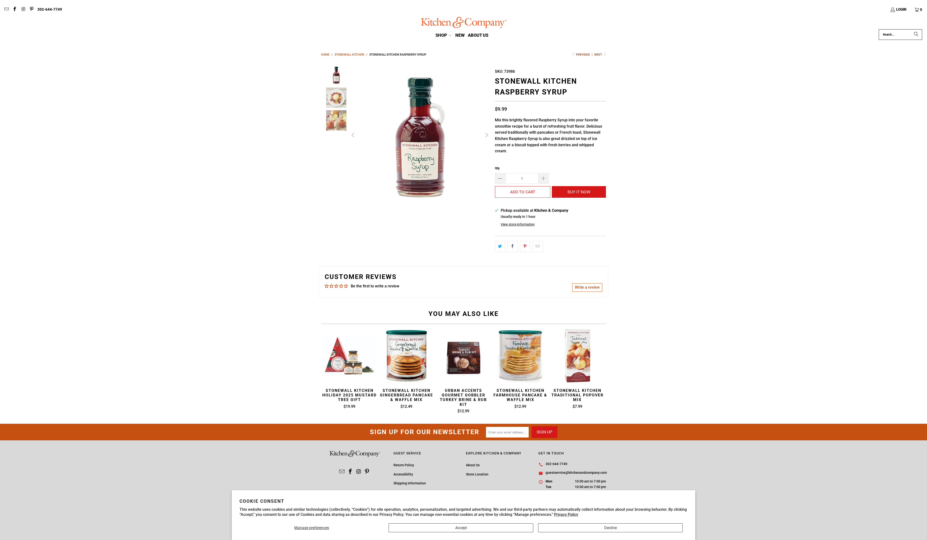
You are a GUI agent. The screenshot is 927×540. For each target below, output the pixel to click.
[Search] (916, 34)
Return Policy (403, 465)
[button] (918, 10)
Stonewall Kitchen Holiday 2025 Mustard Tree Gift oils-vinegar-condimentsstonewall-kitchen (349, 356)
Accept (461, 527)
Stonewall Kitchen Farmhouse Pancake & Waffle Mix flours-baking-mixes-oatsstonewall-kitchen (520, 356)
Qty (497, 168)
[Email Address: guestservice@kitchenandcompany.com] (6, 9)
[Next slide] (486, 135)
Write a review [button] (587, 287)
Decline (610, 527)
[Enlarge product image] (420, 135)
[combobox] (900, 34)
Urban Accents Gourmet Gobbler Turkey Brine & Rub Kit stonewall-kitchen (463, 356)
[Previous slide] (353, 135)
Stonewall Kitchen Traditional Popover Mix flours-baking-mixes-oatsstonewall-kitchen (577, 356)
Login (901, 9)
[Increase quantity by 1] (543, 178)
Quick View (463, 367)
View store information (518, 224)
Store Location (477, 474)
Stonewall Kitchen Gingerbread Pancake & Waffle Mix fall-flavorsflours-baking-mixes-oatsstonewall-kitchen (406, 356)
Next (598, 54)
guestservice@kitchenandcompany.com (576, 472)
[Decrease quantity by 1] (500, 178)
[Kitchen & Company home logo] (463, 23)
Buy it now (579, 192)
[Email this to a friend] (538, 246)
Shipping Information (409, 483)
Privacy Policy (566, 514)
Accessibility (403, 474)
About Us (473, 465)
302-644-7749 (49, 9)
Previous (582, 54)
